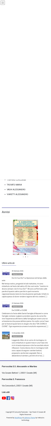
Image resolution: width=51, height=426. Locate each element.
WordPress (18, 418)
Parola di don (17, 274)
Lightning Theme (29, 418)
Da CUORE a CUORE (19, 310)
